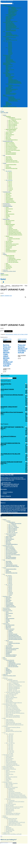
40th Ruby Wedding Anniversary (14, 81)
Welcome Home (9, 90)
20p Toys (10, 43)
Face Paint (8, 71)
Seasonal (5, 95)
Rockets (7, 38)
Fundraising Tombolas (10, 61)
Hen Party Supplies (9, 87)
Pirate (7, 68)
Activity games (8, 57)
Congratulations (9, 91)
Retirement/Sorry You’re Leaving (12, 243)
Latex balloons (8, 18)
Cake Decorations (9, 159)
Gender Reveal (8, 88)
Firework (4, 36)
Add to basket (8, 331)
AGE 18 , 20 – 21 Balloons (13, 10)
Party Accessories (9, 66)
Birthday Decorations (10, 142)
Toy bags (10, 54)
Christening (10, 84)
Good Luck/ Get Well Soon (11, 89)
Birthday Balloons (11, 117)
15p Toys (10, 42)
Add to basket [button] (7, 341)
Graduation (8, 92)
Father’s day (8, 105)
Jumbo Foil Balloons (9, 16)
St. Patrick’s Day (9, 104)
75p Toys (10, 50)
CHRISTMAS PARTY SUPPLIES (14, 99)
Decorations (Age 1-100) (7, 22)
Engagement (10, 77)
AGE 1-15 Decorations (10, 23)
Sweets (7, 65)
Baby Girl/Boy (8, 74)
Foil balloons (8, 6)
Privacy (5, 493)
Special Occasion (6, 219)
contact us (7, 477)
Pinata (7, 72)
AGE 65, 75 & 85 (11, 12)
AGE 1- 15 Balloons (12, 8)
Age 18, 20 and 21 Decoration (11, 26)
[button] (25, 297)
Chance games (8, 193)
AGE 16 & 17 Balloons (12, 9)
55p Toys (10, 48)
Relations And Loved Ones (16, 7)
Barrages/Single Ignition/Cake (11, 168)
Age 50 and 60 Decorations (11, 27)
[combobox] (14, 499)
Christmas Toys (11, 97)
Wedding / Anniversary (10, 76)
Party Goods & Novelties (8, 64)
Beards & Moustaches (10, 69)
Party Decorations (6, 62)
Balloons (5, 5)
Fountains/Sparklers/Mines (11, 37)
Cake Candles (8, 32)
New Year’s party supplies (13, 100)
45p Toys (10, 46)
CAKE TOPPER (9, 33)
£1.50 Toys (10, 53)
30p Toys (10, 176)
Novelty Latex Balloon (10, 134)
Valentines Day (8, 103)
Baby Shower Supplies (10, 73)
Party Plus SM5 (4, 112)
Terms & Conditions (8, 492)
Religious (7, 236)
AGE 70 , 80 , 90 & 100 (12, 13)
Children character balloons (11, 14)
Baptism (10, 86)
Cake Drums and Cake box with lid (12, 35)
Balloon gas (8, 19)
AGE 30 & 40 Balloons (12, 11)
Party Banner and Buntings (11, 30)
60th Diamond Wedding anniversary (15, 83)
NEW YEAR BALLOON (12, 260)
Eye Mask (7, 70)
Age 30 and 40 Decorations (11, 25)
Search (14, 378)
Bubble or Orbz (9, 17)
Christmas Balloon (11, 98)
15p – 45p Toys (9, 41)
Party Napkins (8, 151)
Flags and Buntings (9, 60)
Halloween (8, 102)
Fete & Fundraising (9, 59)
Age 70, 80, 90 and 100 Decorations (12, 28)
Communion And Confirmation (14, 85)
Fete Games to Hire (6, 55)
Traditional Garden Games (11, 202)
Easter (7, 101)
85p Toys (10, 51)
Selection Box (8, 39)
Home (2, 285)
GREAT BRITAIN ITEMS (17, 285)
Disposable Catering (7, 63)
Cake (4, 31)
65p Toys (10, 49)
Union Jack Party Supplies (10, 94)
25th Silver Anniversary (12, 79)
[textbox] (14, 499)
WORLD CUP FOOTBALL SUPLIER (9, 106)
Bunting (6, 345)
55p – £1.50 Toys (9, 47)
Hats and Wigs (8, 67)
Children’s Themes (11, 15)
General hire (8, 58)
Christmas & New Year (10, 96)
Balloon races (8, 20)
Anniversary (10, 78)
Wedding (10, 631)
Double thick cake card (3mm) (11, 34)
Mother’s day (8, 75)
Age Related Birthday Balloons (11, 21)
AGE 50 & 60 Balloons (12, 125)
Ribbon (7, 210)
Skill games (8, 56)
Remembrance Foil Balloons (11, 93)
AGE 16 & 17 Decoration (10, 24)
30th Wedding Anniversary (13, 80)
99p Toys (10, 185)
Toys (4, 40)
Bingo (4, 253)
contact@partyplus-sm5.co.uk (11, 484)
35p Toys (10, 45)
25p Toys (10, 44)
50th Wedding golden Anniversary (14, 82)
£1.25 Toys (10, 52)
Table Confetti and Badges (11, 29)
